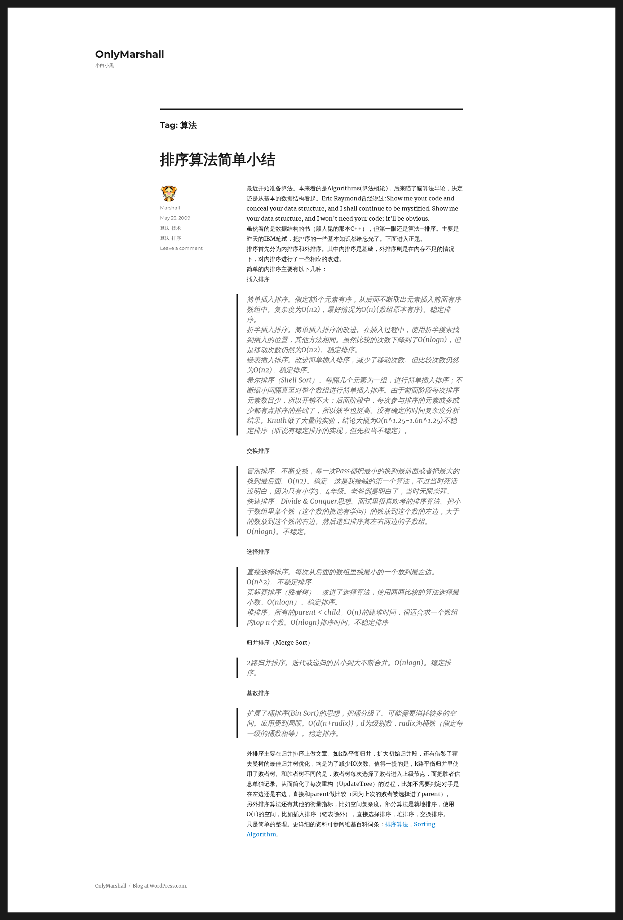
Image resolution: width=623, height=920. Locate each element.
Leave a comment (181, 248)
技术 (176, 228)
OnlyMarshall (129, 54)
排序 (176, 238)
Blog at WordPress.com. (160, 886)
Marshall (170, 208)
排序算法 (396, 824)
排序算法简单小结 (217, 159)
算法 (164, 228)
